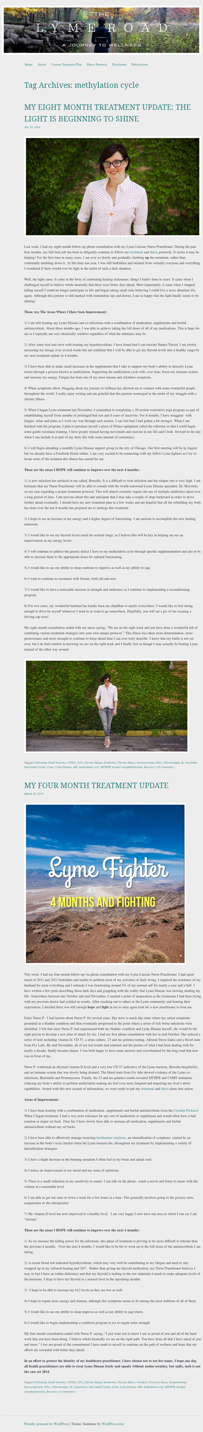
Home (29, 64)
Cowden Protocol (186, 1110)
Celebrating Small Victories (49, 762)
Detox (164, 1382)
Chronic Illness (126, 762)
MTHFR (105, 767)
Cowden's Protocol (148, 1382)
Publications (139, 64)
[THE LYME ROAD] (101, 30)
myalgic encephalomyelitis (127, 767)
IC (182, 762)
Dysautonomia (145, 762)
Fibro (158, 762)
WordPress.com (113, 1423)
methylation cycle (89, 767)
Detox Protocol (97, 64)
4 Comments (66, 1391)
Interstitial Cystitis (35, 767)
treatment (137, 252)
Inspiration (80, 1387)
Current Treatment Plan (66, 64)
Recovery (149, 767)
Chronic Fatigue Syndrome (100, 762)
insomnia (191, 762)
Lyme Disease (63, 767)
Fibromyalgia (172, 762)
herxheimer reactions (111, 1137)
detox (154, 252)
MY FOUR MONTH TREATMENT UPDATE (96, 785)
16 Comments (165, 767)
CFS (79, 762)
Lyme (50, 767)
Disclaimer (119, 64)
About (42, 64)
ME (75, 767)
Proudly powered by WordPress (46, 1423)
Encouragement (33, 1387)
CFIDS (71, 762)
